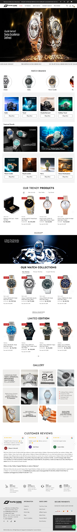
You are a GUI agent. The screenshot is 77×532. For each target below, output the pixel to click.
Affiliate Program (43, 512)
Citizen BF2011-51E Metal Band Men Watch (46, 298)
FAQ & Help (26, 512)
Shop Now (11, 116)
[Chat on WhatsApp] (74, 527)
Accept (64, 527)
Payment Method (43, 518)
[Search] (67, 5)
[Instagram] (64, 1)
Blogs (25, 515)
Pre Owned (57, 6)
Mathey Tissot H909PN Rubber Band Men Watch (28, 345)
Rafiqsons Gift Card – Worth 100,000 (11, 219)
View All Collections (38, 312)
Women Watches (37, 272)
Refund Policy (42, 515)
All (23, 192)
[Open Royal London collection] (29, 165)
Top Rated (51, 192)
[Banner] (38, 34)
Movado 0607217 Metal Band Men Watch (29, 219)
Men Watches (25, 272)
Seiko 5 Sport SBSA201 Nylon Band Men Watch (11, 345)
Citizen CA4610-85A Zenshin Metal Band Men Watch (29, 298)
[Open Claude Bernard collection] (47, 104)
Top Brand (28, 6)
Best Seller (42, 192)
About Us (26, 509)
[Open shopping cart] (72, 6)
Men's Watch (36, 6)
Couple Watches (50, 272)
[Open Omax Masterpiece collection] (65, 165)
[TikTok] (68, 1)
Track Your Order (43, 506)
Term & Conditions (28, 518)
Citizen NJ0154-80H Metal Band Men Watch (10, 298)
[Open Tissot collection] (29, 104)
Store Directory (42, 521)
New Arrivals (31, 192)
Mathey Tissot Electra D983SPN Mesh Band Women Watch (47, 346)
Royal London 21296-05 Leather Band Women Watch (47, 219)
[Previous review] (2, 443)
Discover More (38, 232)
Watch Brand (42, 509)
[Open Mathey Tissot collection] (65, 104)
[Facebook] (60, 1)
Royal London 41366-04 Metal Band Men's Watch (65, 219)
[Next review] (74, 443)
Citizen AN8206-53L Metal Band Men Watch (65, 298)
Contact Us (26, 506)
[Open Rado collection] (12, 104)
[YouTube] (71, 1)
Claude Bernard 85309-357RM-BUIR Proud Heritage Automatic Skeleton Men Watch (65, 347)
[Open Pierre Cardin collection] (12, 165)
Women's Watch (47, 6)
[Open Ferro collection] (47, 165)
